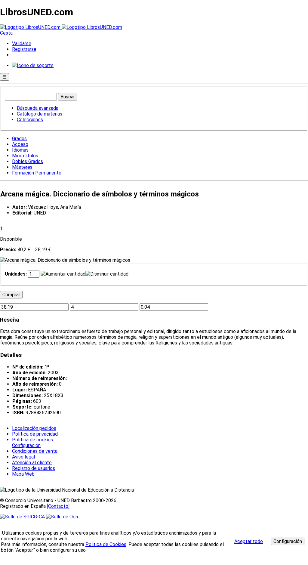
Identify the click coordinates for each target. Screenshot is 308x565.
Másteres (22, 167)
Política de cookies (32, 440)
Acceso (20, 144)
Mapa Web (23, 474)
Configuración (26, 445)
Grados (19, 138)
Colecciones (30, 119)
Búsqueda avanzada (37, 108)
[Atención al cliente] (33, 65)
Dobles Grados (27, 161)
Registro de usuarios (33, 468)
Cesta (6, 33)
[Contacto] (58, 506)
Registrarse (24, 49)
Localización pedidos (34, 428)
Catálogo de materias (39, 114)
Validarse (21, 43)
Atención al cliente (32, 462)
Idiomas (20, 150)
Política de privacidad (35, 434)
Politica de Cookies (105, 544)
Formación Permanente (36, 173)
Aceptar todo (248, 541)
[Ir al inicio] (61, 27)
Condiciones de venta (34, 451)
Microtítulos (25, 156)
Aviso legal (23, 457)
